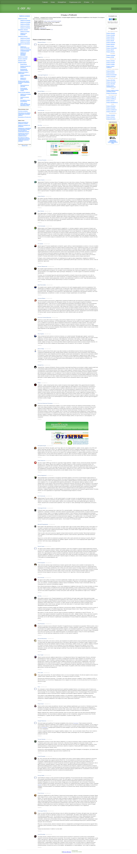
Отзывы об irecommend (111, 74)
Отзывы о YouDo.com (111, 111)
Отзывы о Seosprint (110, 33)
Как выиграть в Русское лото (24, 117)
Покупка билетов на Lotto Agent (24, 86)
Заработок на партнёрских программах (23, 54)
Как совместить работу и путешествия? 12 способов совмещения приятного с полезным (24, 139)
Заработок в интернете (24, 15)
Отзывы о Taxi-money (111, 81)
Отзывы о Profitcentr (110, 42)
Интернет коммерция (22, 58)
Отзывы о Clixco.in (110, 100)
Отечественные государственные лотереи (24, 89)
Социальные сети (75, 2)
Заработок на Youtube (23, 56)
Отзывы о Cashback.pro (111, 109)
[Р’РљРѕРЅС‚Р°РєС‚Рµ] (110, 19)
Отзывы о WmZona (110, 44)
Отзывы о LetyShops (110, 107)
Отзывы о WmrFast (110, 51)
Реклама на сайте (75, 850)
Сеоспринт (75, 723)
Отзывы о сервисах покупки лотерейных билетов (112, 91)
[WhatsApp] (116, 19)
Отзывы (86, 2)
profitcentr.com (43, 28)
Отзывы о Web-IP (110, 49)
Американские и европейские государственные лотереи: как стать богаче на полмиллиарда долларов (24, 130)
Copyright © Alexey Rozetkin (77, 851)
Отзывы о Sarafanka (110, 115)
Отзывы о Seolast (110, 46)
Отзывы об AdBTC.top (111, 96)
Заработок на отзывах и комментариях (23, 73)
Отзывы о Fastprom (110, 117)
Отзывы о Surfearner (110, 55)
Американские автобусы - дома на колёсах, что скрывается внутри (23, 134)
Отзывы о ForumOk (110, 62)
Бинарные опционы (22, 62)
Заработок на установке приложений (25, 95)
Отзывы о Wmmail (110, 36)
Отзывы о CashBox (110, 64)
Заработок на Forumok (25, 40)
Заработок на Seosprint (25, 20)
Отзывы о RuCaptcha (110, 106)
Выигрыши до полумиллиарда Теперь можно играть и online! (113, 142)
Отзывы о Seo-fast (110, 38)
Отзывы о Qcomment (110, 76)
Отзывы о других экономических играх (111, 86)
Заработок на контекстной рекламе (24, 47)
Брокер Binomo (23, 64)
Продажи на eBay (22, 60)
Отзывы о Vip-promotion (111, 48)
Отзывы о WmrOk (110, 40)
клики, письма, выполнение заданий (52, 21)
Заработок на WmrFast (25, 27)
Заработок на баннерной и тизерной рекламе (25, 50)
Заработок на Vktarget (25, 38)
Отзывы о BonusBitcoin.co (112, 102)
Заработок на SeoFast (25, 25)
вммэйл (39, 784)
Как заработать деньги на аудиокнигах (25, 101)
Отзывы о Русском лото (111, 93)
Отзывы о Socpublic (110, 35)
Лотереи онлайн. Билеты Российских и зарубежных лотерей (23, 82)
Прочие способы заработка (24, 92)
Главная (45, 2)
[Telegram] (112, 19)
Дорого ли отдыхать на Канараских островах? (23, 123)
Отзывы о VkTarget (110, 60)
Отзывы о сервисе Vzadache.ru (110, 67)
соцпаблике (44, 727)
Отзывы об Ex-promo (110, 118)
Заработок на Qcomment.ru (23, 79)
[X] (114, 19)
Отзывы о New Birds (110, 83)
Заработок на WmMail (25, 24)
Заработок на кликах (22, 18)
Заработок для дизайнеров (23, 34)
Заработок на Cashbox (25, 41)
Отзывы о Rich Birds (110, 80)
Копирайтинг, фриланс (23, 29)
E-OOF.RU (24, 8)
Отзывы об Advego (110, 71)
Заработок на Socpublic (25, 22)
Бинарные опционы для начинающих (25, 67)
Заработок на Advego (24, 31)
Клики (53, 2)
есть (52, 29)
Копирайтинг (62, 2)
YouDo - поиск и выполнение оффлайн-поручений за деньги (25, 104)
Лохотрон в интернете (23, 111)
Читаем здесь (24, 145)
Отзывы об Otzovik (110, 72)
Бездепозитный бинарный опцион (24, 70)
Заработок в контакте (22, 36)
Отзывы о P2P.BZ (110, 57)
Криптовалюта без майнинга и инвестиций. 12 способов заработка (24, 114)
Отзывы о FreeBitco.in (111, 98)
